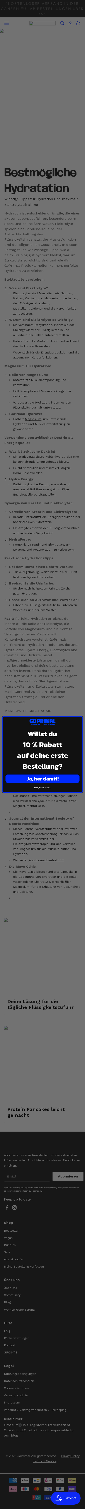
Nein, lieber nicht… (42, 787)
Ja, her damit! (42, 778)
